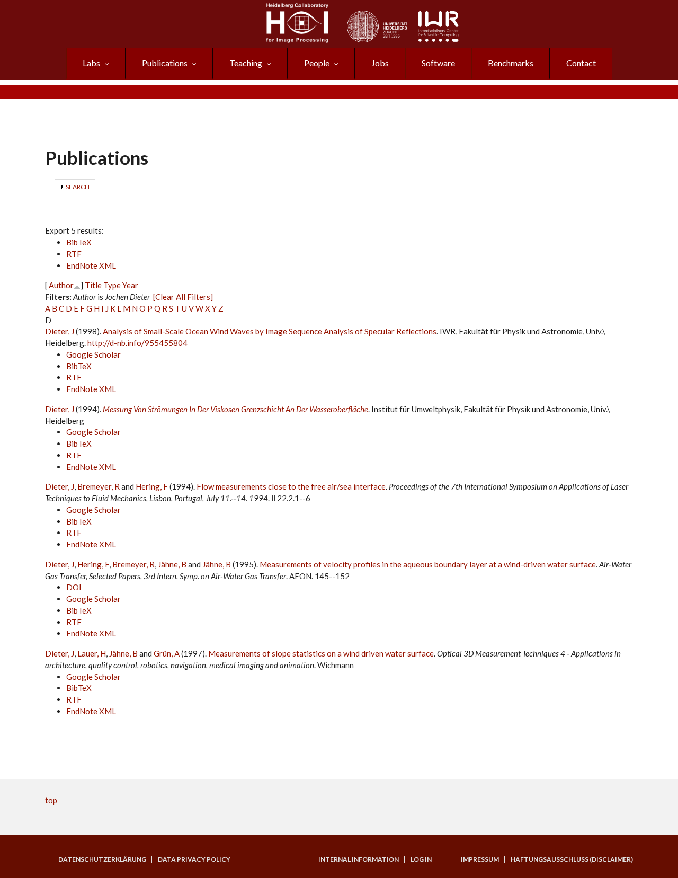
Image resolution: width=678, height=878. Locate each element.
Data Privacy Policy (194, 859)
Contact (581, 63)
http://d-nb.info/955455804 (137, 343)
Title (93, 285)
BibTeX (79, 242)
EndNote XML (91, 265)
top (51, 800)
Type (112, 285)
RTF (74, 254)
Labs (91, 63)
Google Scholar (93, 354)
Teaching (245, 63)
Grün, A (167, 653)
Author (61, 285)
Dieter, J (59, 331)
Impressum (480, 859)
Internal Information (358, 859)
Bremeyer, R (98, 486)
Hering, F (152, 486)
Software (438, 63)
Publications (165, 63)
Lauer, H (91, 653)
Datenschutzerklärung (102, 859)
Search (78, 187)
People (316, 63)
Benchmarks (510, 63)
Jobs (380, 63)
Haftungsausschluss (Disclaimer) (572, 859)
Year (130, 285)
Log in (421, 859)
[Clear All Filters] (183, 296)
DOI (74, 587)
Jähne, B (172, 564)
